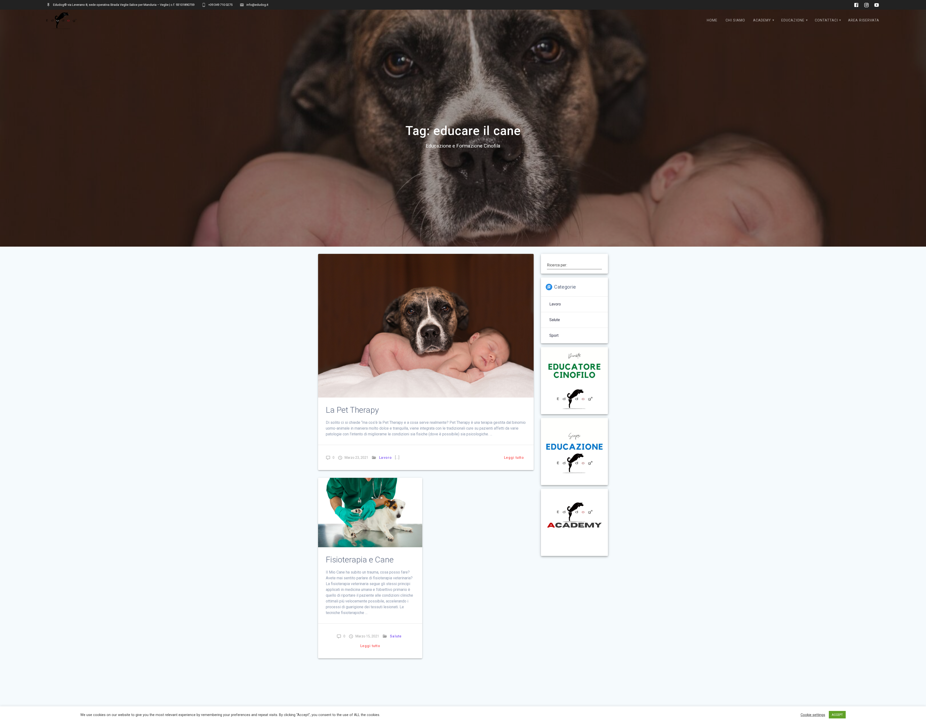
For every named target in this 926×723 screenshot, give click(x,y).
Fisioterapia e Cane (360, 559)
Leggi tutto (514, 457)
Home (712, 20)
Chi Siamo (735, 20)
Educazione (792, 20)
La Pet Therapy (352, 410)
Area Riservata (863, 20)
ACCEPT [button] (837, 714)
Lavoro (385, 457)
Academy (762, 20)
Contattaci (826, 20)
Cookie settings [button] (813, 715)
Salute (396, 636)
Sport (553, 335)
